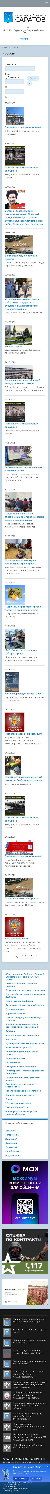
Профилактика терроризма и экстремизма (21, 1085)
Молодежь (11, 1039)
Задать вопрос (21, 1479)
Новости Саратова (15, 1058)
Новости (18, 47)
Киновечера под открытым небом (24, 693)
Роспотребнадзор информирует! (23, 734)
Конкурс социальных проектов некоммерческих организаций (22, 1025)
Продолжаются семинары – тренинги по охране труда (20, 562)
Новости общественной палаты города (22, 1053)
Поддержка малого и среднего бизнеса (22, 1078)
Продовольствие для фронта (21, 898)
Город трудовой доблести (19, 1001)
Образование (12, 1062)
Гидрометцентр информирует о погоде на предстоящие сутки (23, 608)
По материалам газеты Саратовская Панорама (24, 1072)
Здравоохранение (15, 1013)
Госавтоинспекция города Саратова (24, 1005)
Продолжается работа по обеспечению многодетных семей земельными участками (24, 516)
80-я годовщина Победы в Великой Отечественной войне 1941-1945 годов (24, 977)
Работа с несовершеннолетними (23, 1091)
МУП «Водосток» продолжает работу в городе (21, 652)
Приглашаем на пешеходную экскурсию (21, 169)
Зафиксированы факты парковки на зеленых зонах (24, 469)
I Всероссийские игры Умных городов (21, 984)
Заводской (11, 1139)
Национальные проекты (18, 1047)
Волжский (10, 1130)
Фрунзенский (12, 1155)
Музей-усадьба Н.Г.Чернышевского (24, 1043)
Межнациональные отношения (22, 1035)
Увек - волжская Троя (17, 1107)
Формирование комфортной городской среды (21, 1112)
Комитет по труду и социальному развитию (23, 1018)
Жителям (25, 39)
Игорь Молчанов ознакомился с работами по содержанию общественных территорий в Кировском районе (23, 304)
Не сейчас (36, 1479)
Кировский (11, 1143)
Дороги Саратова (14, 1009)
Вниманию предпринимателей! (23, 127)
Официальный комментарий (20, 1066)
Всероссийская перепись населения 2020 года (25, 995)
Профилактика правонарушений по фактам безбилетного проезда (23, 779)
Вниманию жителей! (16, 938)
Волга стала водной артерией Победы (22, 257)
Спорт (8, 1099)
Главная (6, 47)
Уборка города (13, 346)
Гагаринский (12, 1135)
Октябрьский (12, 1151)
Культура (10, 1031)
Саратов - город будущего (19, 1095)
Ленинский (11, 1147)
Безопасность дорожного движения (25, 990)
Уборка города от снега (18, 1103)
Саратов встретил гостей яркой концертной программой (22, 382)
